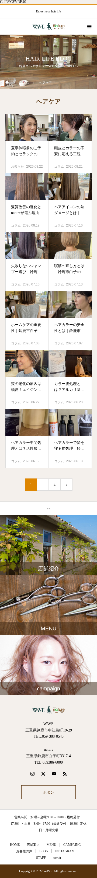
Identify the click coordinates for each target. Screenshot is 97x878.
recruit (57, 858)
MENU (51, 845)
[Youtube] (54, 773)
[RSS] (64, 773)
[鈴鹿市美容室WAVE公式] (48, 710)
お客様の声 (24, 851)
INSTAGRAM (65, 851)
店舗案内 (33, 845)
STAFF (41, 858)
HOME (15, 845)
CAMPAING (72, 845)
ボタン (48, 792)
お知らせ (17, 166)
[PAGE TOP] (48, 508)
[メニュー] (89, 26)
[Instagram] (32, 773)
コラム (59, 166)
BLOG (43, 851)
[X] (43, 773)
